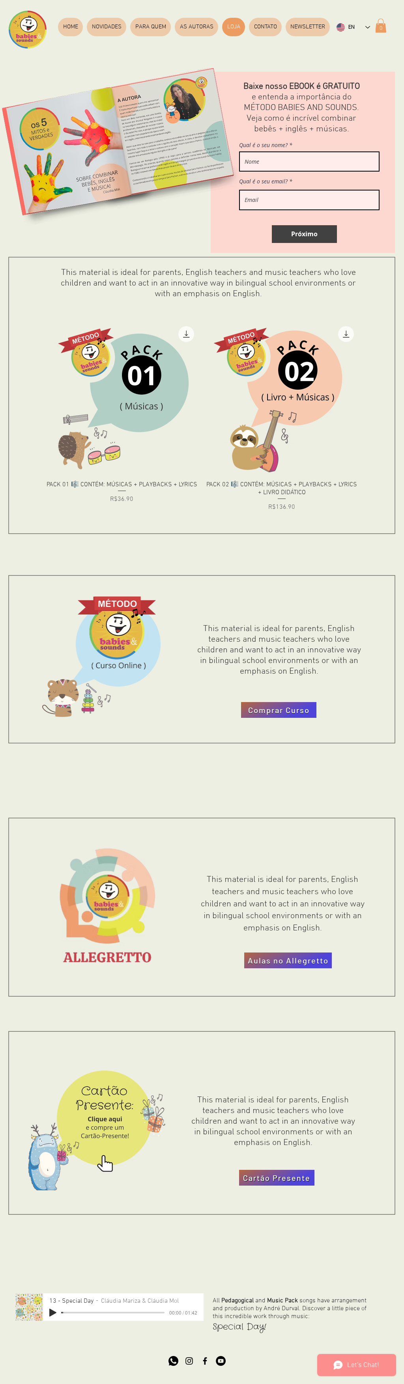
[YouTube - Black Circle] (221, 1361)
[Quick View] (122, 398)
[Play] (52, 1313)
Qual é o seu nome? (263, 145)
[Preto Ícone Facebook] (205, 1361)
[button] (381, 26)
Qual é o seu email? (263, 181)
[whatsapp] (173, 1361)
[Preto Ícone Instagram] (189, 1361)
